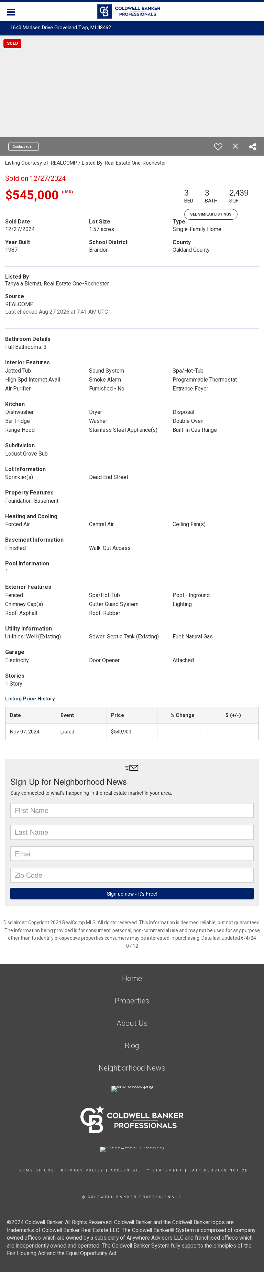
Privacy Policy (82, 1170)
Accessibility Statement (146, 1170)
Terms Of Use (35, 1170)
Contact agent (23, 146)
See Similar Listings (211, 214)
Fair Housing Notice (218, 1170)
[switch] (218, 147)
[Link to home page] (132, 11)
